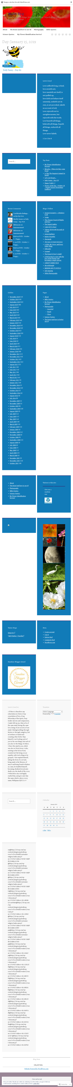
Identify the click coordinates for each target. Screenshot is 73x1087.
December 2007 (15, 458)
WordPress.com (50, 642)
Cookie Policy (36, 1083)
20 (44, 822)
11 (60, 815)
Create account (49, 632)
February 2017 (14, 380)
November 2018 (15, 328)
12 (63, 815)
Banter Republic (50, 237)
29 (50, 825)
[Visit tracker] (8, 525)
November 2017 (15, 357)
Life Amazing (49, 271)
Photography (39, 30)
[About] (52, 33)
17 (57, 818)
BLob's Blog (16, 13)
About (5, 30)
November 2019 (15, 297)
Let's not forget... (50, 178)
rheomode (48, 239)
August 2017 (14, 365)
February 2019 (14, 320)
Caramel (47, 251)
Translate (57, 714)
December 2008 (15, 432)
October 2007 (14, 463)
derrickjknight (49, 265)
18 (60, 818)
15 (50, 818)
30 (53, 825)
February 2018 (14, 349)
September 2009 (15, 409)
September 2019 (15, 302)
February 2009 (14, 427)
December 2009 (15, 401)
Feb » (49, 830)
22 (50, 822)
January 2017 (14, 383)
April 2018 (13, 344)
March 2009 (13, 424)
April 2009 (13, 422)
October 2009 (14, 406)
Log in (47, 635)
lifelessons (16, 225)
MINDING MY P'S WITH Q (53, 268)
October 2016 (14, 391)
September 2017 (15, 362)
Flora (49, 314)
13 (44, 818)
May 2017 (13, 372)
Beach (49, 312)
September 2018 (15, 333)
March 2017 (13, 378)
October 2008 (14, 437)
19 (63, 818)
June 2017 (13, 370)
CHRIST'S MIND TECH (52, 263)
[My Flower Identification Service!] (69, 33)
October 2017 (14, 359)
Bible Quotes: (51, 30)
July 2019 (13, 307)
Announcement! (18, 227)
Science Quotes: (8, 34)
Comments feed (50, 640)
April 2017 (13, 375)
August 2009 (14, 411)
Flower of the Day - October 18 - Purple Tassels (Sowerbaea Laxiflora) (55, 187)
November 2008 (15, 435)
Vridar (47, 217)
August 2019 (14, 305)
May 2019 (13, 312)
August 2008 (14, 443)
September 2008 (15, 440)
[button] (50, 530)
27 (44, 825)
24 (57, 822)
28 (47, 825)
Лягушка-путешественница (54, 242)
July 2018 (13, 338)
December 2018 (15, 325)
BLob (15, 236)
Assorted (50, 309)
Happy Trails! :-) (50, 183)
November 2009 (15, 404)
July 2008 (13, 445)
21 (47, 822)
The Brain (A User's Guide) (53, 254)
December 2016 (15, 385)
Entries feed (48, 637)
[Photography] (59, 33)
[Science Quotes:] (66, 33)
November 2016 (15, 388)
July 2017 (13, 367)
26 (63, 822)
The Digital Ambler (51, 224)
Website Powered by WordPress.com (36, 1069)
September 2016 (15, 393)
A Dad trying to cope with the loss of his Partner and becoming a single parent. (54, 258)
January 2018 (14, 352)
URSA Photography (51, 273)
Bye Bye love (19, 216)
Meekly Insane (18, 219)
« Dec (44, 830)
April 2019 (13, 315)
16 (53, 818)
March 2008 (13, 456)
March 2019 (13, 318)
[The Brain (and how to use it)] (55, 33)
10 (57, 815)
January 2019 (14, 323)
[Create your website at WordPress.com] (36, 2)
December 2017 (15, 354)
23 (53, 822)
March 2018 (13, 346)
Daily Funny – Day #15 (12, 70)
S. (14, 242)
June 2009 (13, 417)
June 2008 (13, 448)
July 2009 (13, 414)
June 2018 (13, 341)
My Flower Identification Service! (29, 34)
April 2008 (13, 453)
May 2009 (13, 419)
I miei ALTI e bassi (50, 227)
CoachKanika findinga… (20, 213)
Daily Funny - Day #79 (52, 180)
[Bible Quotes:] (62, 33)
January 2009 (14, 430)
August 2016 (14, 396)
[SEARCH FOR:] (19, 161)
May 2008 (13, 450)
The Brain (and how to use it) (20, 30)
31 (57, 825)
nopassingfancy (50, 234)
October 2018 (14, 331)
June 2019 (13, 310)
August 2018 (14, 336)
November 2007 (15, 461)
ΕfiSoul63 (48, 249)
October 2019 (14, 299)
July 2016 (13, 398)
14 (47, 818)
